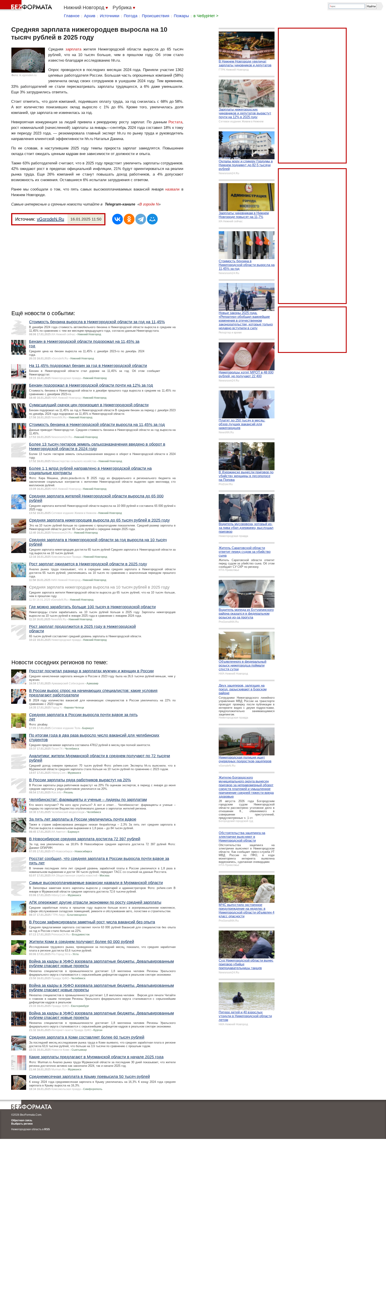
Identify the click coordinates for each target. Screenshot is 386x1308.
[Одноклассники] (129, 219)
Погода (130, 16)
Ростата (175, 122)
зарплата (73, 49)
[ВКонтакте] (117, 219)
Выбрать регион (22, 1123)
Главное (72, 16)
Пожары (181, 16)
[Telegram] (140, 219)
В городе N (149, 204)
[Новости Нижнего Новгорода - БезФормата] (27, 5)
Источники (109, 16)
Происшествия (155, 16)
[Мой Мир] (152, 219)
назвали (172, 189)
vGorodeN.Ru (50, 219)
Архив (89, 16)
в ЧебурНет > (205, 16)
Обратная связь (21, 1120)
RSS (47, 1129)
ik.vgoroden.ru (28, 75)
